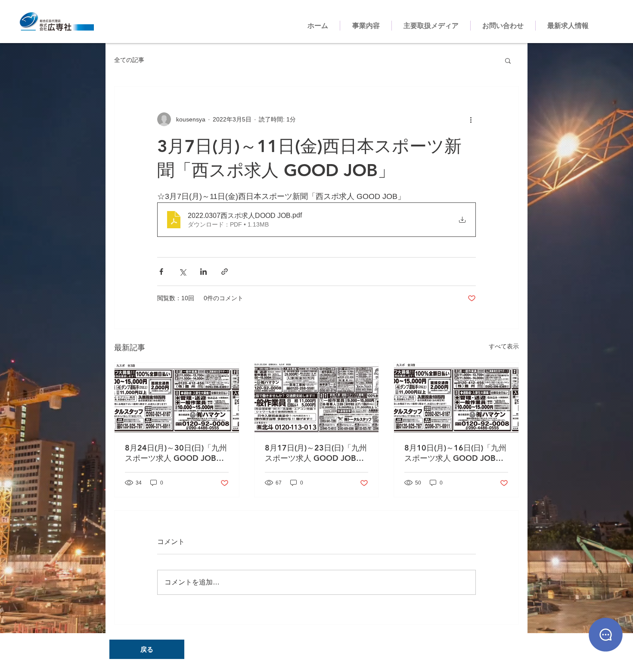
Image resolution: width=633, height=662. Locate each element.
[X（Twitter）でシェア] (182, 271)
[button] (508, 60)
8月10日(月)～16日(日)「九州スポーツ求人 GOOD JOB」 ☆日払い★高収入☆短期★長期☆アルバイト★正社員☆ (455, 453)
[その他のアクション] (470, 119)
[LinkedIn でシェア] (203, 271)
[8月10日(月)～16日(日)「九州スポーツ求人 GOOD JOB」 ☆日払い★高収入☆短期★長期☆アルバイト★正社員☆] (456, 397)
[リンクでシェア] (224, 271)
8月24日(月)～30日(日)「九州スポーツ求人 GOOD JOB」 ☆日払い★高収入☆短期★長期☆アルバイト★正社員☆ (176, 453)
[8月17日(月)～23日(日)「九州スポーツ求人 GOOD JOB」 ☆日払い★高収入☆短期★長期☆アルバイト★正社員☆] (316, 397)
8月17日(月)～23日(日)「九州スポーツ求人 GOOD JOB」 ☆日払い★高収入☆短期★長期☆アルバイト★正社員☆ (316, 453)
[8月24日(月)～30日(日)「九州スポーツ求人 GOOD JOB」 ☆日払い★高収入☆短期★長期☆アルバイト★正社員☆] (177, 397)
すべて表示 (504, 346)
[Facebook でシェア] (161, 271)
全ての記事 (129, 59)
